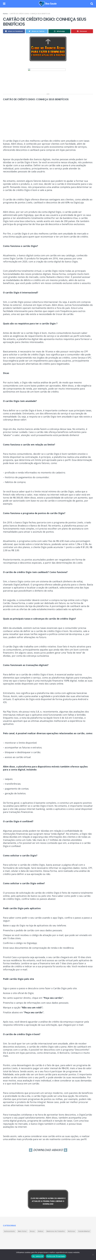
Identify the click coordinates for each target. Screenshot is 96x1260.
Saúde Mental (84, 1231)
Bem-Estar (22, 1231)
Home (5, 14)
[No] (93, 1254)
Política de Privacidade (56, 1256)
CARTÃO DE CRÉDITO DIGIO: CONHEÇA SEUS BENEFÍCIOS (30, 14)
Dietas (40, 1231)
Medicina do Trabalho (56, 1231)
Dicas (32, 1231)
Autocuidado (9, 1231)
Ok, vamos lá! (37, 1256)
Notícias (71, 1231)
